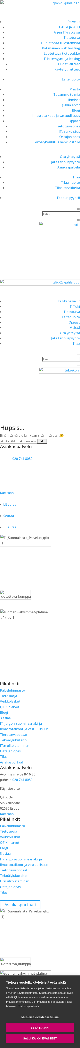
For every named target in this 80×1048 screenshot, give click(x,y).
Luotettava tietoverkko (62, 53)
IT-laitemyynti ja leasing (61, 58)
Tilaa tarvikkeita (67, 188)
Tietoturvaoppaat (13, 734)
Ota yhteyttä (70, 156)
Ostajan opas (69, 137)
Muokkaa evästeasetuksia (40, 1017)
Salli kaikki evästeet (40, 1038)
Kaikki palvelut (69, 301)
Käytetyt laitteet (67, 69)
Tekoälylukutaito (13, 740)
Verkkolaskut (10, 701)
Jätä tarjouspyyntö (65, 162)
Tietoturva (71, 37)
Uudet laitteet (69, 64)
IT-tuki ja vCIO (68, 27)
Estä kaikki (40, 1027)
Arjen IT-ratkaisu (67, 32)
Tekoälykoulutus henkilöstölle (56, 142)
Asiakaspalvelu (68, 167)
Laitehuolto (71, 79)
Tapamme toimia (66, 94)
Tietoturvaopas (68, 126)
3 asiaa (5, 718)
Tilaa (76, 177)
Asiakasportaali (12, 762)
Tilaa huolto (70, 182)
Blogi (76, 110)
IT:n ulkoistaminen (14, 745)
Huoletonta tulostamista (60, 43)
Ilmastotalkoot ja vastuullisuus (56, 115)
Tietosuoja (8, 696)
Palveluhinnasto (12, 690)
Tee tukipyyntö (68, 197)
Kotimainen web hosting (61, 48)
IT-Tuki (74, 306)
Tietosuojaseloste (28, 1006)
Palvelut (73, 22)
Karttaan (7, 493)
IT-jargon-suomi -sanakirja (21, 723)
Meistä (74, 89)
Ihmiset (74, 100)
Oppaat (74, 121)
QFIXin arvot (70, 105)
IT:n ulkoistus (69, 131)
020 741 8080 (22, 458)
